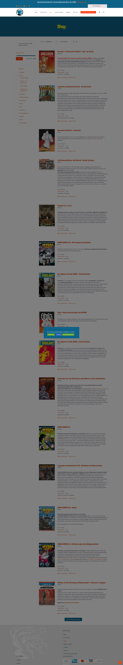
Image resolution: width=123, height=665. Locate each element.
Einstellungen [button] (51, 334)
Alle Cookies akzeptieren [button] (68, 334)
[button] (103, 12)
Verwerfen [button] (81, 2)
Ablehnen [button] (59, 334)
